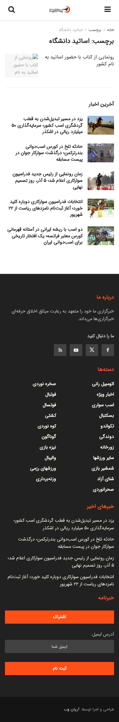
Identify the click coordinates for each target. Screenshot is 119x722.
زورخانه (107, 447)
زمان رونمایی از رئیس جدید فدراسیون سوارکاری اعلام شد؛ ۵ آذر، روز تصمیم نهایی (48, 180)
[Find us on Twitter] (92, 350)
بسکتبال (106, 415)
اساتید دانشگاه (71, 30)
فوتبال (50, 394)
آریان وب (71, 709)
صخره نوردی (44, 383)
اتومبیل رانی (103, 383)
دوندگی (106, 436)
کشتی (50, 415)
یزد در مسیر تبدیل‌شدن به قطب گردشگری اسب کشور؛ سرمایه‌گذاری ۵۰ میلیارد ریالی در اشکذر (47, 125)
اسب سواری (103, 405)
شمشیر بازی (103, 468)
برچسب (95, 30)
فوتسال (49, 405)
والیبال (50, 457)
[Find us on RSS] (60, 350)
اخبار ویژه (105, 394)
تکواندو (107, 426)
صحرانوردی (103, 489)
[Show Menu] (107, 10)
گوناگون (49, 436)
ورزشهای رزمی (43, 468)
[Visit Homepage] (60, 9)
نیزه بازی (48, 447)
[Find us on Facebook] (107, 350)
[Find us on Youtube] (76, 350)
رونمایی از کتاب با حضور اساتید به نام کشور (79, 60)
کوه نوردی (47, 426)
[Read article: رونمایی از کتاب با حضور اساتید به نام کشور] (21, 66)
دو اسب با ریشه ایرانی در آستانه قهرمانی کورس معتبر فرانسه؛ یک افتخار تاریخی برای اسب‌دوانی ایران (45, 236)
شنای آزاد (105, 478)
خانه (110, 30)
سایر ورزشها (103, 457)
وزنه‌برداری (46, 478)
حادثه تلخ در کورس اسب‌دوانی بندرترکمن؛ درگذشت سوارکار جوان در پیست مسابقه (49, 153)
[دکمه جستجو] (11, 10)
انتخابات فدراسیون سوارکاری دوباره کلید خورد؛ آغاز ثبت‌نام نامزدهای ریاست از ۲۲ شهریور (46, 208)
